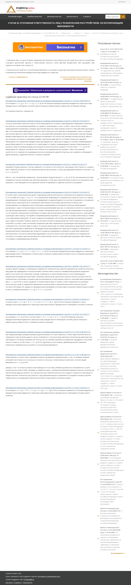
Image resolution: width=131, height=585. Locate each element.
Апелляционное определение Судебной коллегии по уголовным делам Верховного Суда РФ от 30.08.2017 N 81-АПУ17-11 (48, 266)
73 (69, 177)
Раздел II (77, 33)
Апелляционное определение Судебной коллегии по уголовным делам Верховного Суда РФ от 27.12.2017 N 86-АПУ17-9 (48, 388)
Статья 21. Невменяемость (18, 77)
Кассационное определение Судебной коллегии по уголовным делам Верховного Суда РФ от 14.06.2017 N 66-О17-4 (46, 164)
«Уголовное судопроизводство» (49, 576)
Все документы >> (118, 553)
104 (50, 390)
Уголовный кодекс (15, 16)
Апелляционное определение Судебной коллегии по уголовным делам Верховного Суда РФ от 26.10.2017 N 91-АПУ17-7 (48, 314)
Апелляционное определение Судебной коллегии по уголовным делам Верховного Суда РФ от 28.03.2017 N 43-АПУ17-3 (48, 121)
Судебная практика (34, 16)
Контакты (122, 2)
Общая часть (66, 33)
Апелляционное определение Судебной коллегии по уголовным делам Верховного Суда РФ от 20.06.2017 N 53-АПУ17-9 (48, 192)
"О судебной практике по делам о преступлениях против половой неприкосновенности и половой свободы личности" (111, 319)
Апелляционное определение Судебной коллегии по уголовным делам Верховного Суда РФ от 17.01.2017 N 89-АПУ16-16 (48, 101)
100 (55, 302)
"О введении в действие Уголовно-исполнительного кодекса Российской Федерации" (110, 250)
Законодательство (54, 16)
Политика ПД (27, 583)
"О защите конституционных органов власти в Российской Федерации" (112, 264)
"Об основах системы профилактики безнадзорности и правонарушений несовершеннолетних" (112, 179)
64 (67, 177)
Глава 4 (87, 33)
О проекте (87, 16)
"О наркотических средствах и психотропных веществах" (110, 221)
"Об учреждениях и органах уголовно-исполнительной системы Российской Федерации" (111, 54)
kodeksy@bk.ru (29, 579)
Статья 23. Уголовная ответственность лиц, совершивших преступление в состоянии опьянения (76, 79)
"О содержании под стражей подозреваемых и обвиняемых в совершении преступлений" (112, 69)
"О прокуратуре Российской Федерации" (110, 165)
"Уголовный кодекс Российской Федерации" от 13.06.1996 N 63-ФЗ (33, 33)
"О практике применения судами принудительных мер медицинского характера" (110, 339)
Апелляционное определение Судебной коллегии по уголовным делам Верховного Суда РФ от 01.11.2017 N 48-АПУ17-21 (48, 355)
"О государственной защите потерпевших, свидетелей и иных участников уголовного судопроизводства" (111, 100)
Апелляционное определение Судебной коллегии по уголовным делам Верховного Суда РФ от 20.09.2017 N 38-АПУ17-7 (48, 299)
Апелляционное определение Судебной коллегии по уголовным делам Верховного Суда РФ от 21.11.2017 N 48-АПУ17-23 (48, 332)
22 (21, 103)
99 (40, 103)
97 (33, 103)
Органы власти (72, 16)
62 (93, 170)
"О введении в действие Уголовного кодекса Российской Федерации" (110, 235)
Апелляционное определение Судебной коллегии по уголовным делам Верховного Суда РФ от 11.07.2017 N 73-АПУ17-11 (48, 249)
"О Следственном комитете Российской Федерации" (110, 85)
